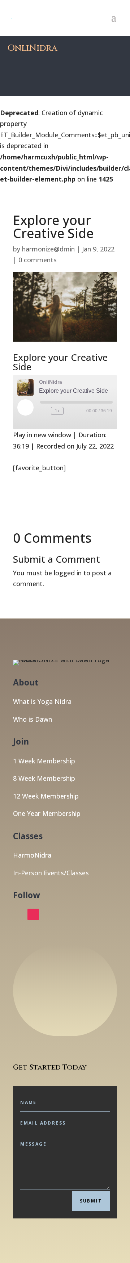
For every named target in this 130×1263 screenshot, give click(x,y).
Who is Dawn (32, 719)
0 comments (37, 259)
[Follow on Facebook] (19, 914)
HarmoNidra (32, 855)
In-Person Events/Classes (51, 872)
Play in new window (42, 434)
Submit (91, 1201)
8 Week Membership (44, 778)
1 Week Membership (44, 760)
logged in (68, 572)
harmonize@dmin (48, 249)
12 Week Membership (46, 796)
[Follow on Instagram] (33, 914)
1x (57, 410)
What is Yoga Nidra (42, 701)
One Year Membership (47, 813)
